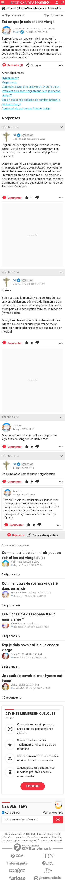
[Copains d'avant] (17, 870)
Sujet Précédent (14, 15)
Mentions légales (11, 840)
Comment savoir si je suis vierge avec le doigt (30, 86)
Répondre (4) (15, 65)
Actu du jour (12, 812)
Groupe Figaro (29, 840)
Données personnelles (14, 837)
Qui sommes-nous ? (15, 834)
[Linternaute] (17, 863)
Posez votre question (44, 535)
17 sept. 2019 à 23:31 (23, 429)
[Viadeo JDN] (47, 870)
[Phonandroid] (47, 878)
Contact (31, 834)
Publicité (41, 834)
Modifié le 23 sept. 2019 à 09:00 (29, 138)
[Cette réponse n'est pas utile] (37, 197)
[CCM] (17, 856)
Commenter (14, 197)
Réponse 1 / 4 (10, 127)
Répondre (18, 535)
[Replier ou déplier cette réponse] (61, 127)
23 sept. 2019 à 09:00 (36, 32)
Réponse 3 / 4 (10, 417)
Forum (12, 8)
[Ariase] (17, 878)
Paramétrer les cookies (38, 837)
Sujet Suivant (52, 15)
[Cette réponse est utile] (26, 197)
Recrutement (53, 834)
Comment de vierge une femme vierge (26, 108)
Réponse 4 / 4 (10, 456)
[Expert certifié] (22, 32)
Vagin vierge (9, 82)
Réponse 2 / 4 (10, 272)
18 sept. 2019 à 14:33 (23, 468)
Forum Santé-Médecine (33, 8)
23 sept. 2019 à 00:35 (24, 494)
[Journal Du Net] (47, 856)
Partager (35, 65)
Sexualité (55, 8)
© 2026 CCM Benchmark (50, 840)
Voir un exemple (53, 812)
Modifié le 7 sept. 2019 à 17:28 (28, 284)
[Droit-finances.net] (47, 863)
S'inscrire (32, 786)
